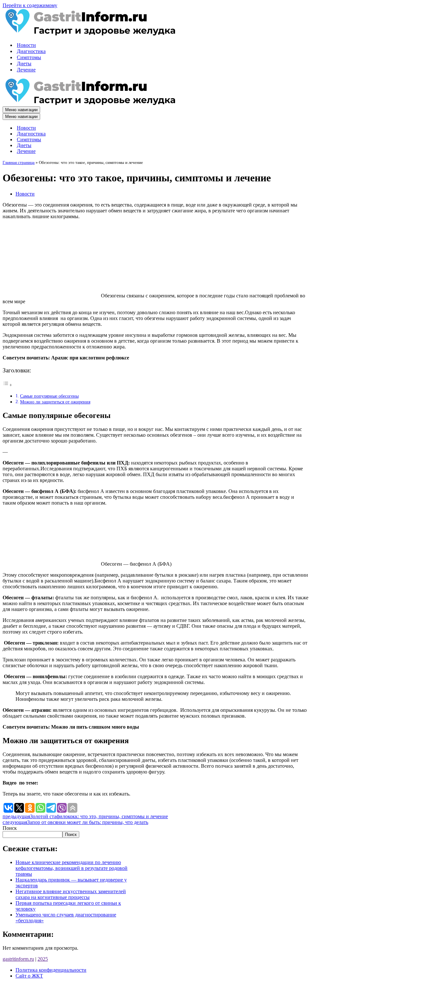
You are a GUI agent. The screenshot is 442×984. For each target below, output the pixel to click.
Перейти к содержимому (30, 5)
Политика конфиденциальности (51, 970)
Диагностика (31, 51)
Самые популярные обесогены (49, 396)
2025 (43, 959)
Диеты (24, 63)
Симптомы (29, 57)
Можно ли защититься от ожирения (55, 401)
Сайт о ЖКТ (29, 976)
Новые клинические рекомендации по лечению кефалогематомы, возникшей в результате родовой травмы (71, 868)
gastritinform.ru (18, 959)
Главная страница (19, 162)
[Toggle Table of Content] (7, 385)
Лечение (26, 69)
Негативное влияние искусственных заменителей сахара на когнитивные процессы (71, 894)
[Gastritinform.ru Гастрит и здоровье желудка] (89, 34)
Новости (26, 45)
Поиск (10, 828)
